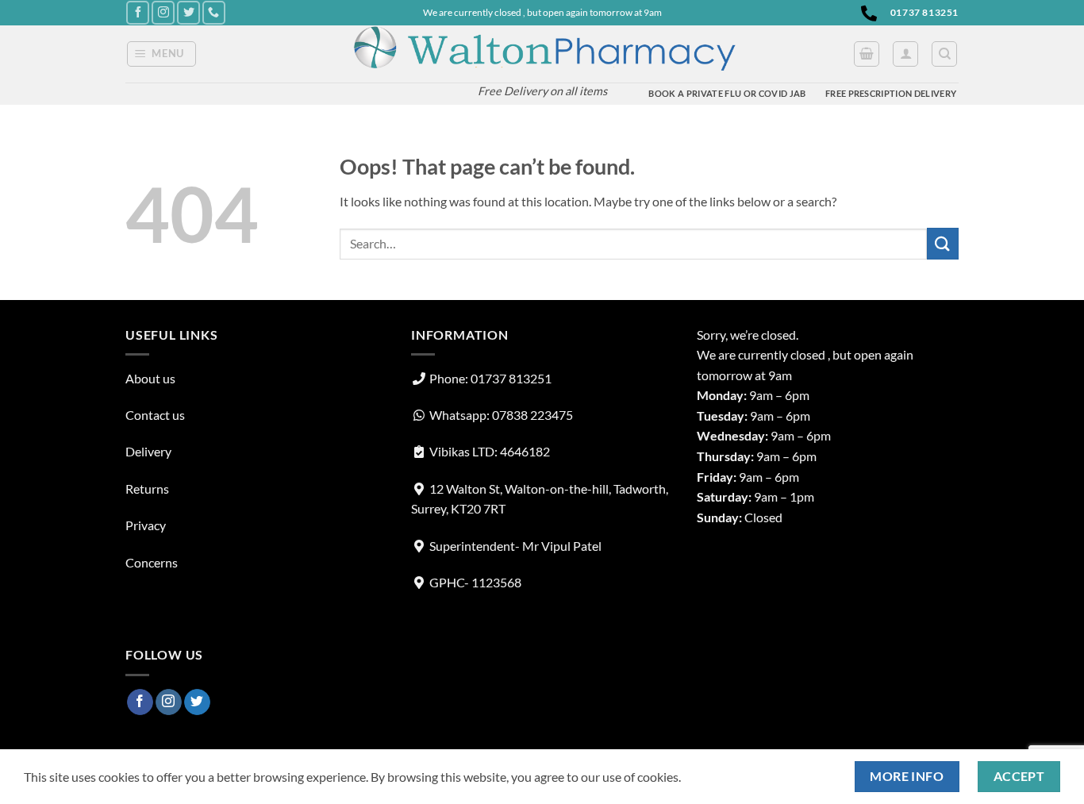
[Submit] (943, 243)
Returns (147, 488)
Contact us (155, 414)
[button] (162, 54)
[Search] (944, 54)
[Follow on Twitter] (188, 12)
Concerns (151, 562)
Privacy (145, 525)
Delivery (148, 451)
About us (150, 378)
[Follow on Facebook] (137, 12)
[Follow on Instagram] (163, 12)
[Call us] (213, 12)
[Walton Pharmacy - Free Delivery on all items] (542, 50)
